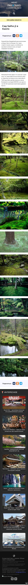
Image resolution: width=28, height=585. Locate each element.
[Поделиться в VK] (14, 37)
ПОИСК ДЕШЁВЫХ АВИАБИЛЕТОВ (14, 20)
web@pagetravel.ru (21, 572)
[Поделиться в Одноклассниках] (17, 37)
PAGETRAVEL (14, 5)
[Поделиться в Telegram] (20, 37)
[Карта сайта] (14, 556)
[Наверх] (26, 583)
